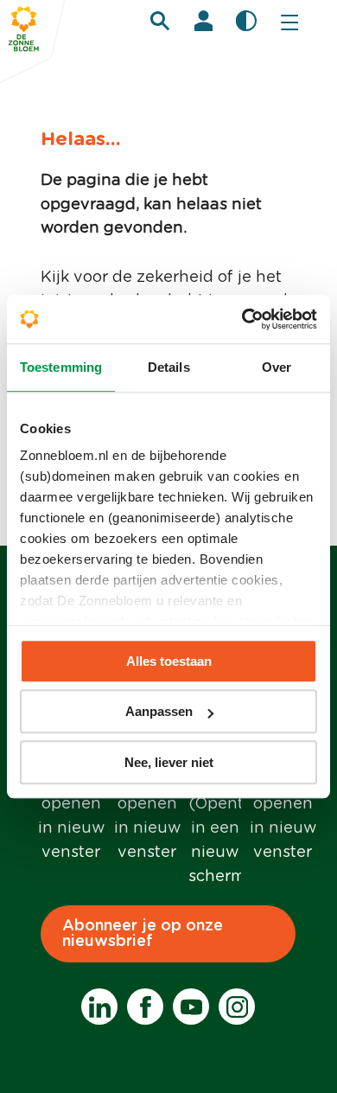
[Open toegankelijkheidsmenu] (246, 20)
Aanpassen (159, 711)
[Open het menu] (289, 21)
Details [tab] (169, 367)
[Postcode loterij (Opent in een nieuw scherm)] (214, 809)
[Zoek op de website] (160, 20)
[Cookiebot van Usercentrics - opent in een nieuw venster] (242, 319)
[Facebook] (145, 1006)
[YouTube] (191, 1006)
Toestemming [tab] (61, 367)
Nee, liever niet (168, 762)
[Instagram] (237, 1006)
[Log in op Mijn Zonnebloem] (203, 20)
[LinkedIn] (99, 1006)
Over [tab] (276, 367)
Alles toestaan (169, 661)
